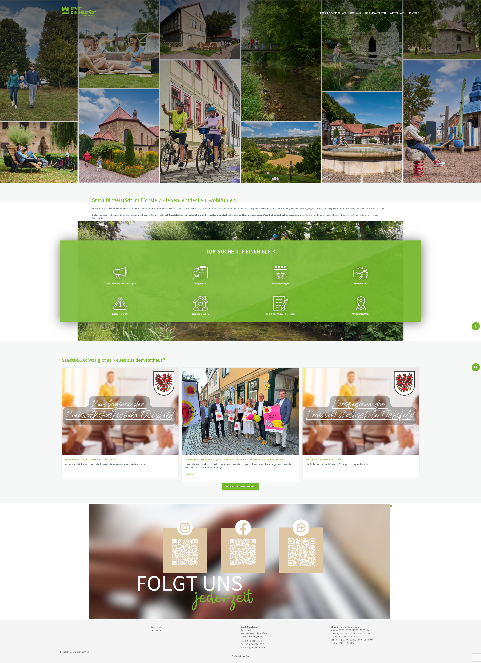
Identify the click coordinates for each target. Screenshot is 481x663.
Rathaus (355, 13)
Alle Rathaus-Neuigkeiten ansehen (241, 486)
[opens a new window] (240, 561)
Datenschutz (156, 626)
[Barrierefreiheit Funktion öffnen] (476, 326)
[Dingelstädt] (79, 16)
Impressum (155, 630)
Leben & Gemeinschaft (332, 13)
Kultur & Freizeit (375, 13)
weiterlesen (69, 471)
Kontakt (413, 13)
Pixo (247, 656)
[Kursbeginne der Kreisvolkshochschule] (361, 411)
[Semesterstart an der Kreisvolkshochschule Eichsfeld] (120, 411)
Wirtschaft (397, 13)
